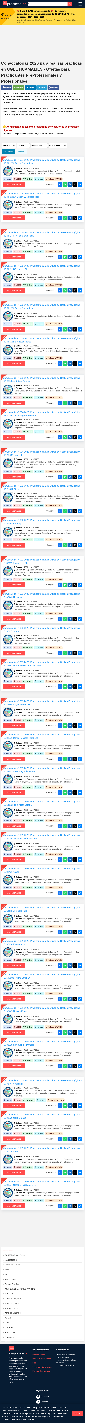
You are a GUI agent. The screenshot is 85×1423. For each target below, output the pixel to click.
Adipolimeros (9, 1337)
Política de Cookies (25, 1419)
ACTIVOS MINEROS (13, 1313)
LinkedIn (44, 1401)
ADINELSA (9, 1327)
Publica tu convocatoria (41, 1359)
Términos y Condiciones (42, 1367)
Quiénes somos (38, 1355)
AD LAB (8, 1318)
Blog (34, 1363)
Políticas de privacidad (41, 1371)
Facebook (45, 1397)
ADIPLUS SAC (10, 1332)
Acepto (77, 1413)
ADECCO (8, 1323)
